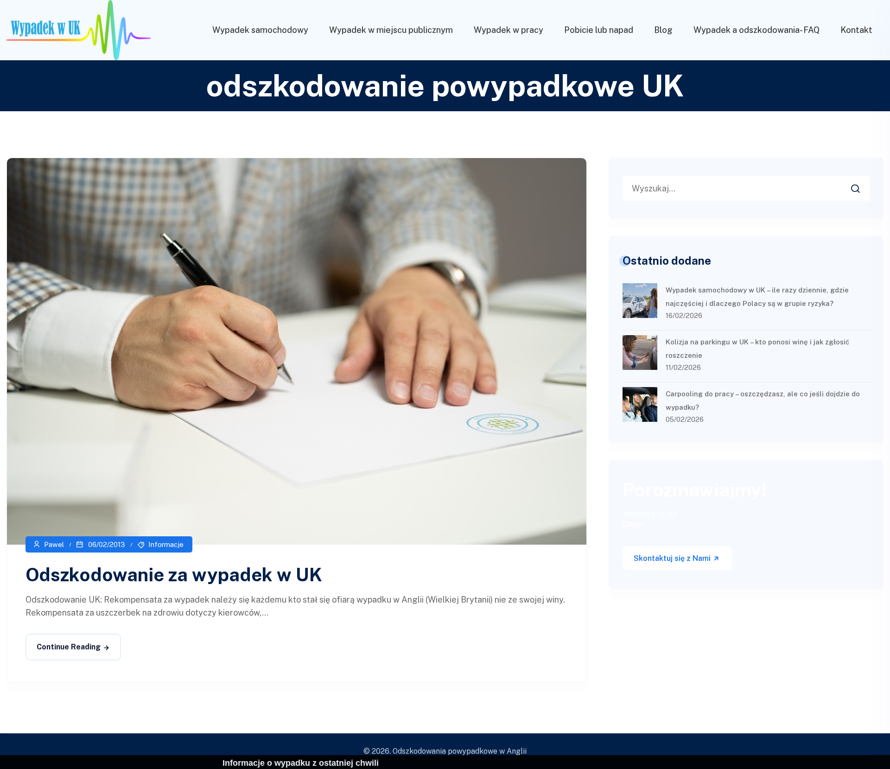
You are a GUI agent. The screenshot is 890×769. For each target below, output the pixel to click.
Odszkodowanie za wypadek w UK (173, 574)
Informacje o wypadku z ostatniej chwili (300, 763)
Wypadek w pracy (508, 30)
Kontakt (856, 30)
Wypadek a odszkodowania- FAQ (756, 30)
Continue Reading (69, 646)
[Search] (862, 185)
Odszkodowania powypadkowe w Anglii (460, 751)
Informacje (166, 544)
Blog (663, 30)
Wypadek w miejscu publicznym (391, 30)
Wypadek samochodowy (260, 30)
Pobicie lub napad (598, 30)
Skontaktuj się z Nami (673, 558)
